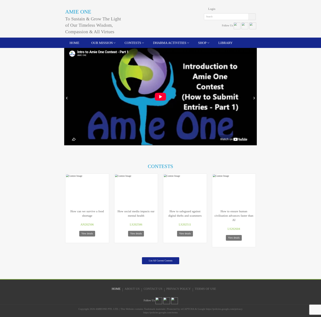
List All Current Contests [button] (160, 260)
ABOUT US (132, 288)
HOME (74, 43)
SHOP (202, 43)
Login (211, 9)
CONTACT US (153, 288)
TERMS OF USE (205, 288)
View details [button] (87, 233)
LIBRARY (225, 43)
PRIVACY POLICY (178, 288)
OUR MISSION (102, 43)
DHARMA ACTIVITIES (169, 43)
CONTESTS (133, 43)
